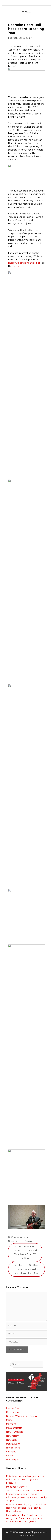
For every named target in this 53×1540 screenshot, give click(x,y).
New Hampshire (15, 1432)
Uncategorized (16, 1241)
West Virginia (13, 1459)
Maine (9, 1420)
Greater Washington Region (21, 1416)
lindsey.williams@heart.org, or (24, 263)
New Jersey (12, 1436)
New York (11, 1440)
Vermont (11, 1451)
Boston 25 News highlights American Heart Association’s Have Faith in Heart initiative (26, 1507)
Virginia (29, 1241)
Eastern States (14, 1408)
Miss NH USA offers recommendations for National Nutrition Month (26, 1269)
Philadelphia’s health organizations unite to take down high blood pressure (25, 1479)
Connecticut (13, 1412)
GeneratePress (26, 1535)
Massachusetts (14, 1428)
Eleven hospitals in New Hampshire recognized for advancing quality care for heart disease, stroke (25, 1518)
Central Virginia (19, 1237)
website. (17, 266)
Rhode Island (13, 1447)
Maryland (11, 1424)
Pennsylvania (13, 1443)
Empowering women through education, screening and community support (26, 1497)
